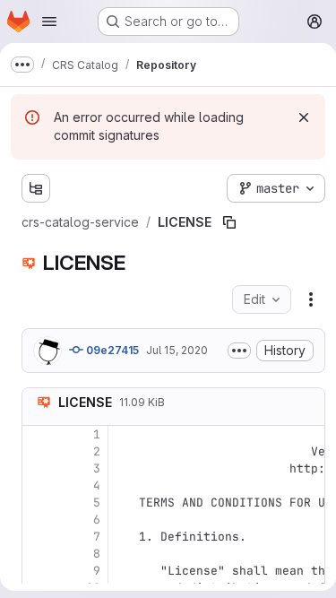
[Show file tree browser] (36, 188)
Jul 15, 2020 (177, 350)
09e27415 (111, 350)
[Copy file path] (229, 222)
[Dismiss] (303, 117)
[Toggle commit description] (239, 350)
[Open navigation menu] (49, 21)
